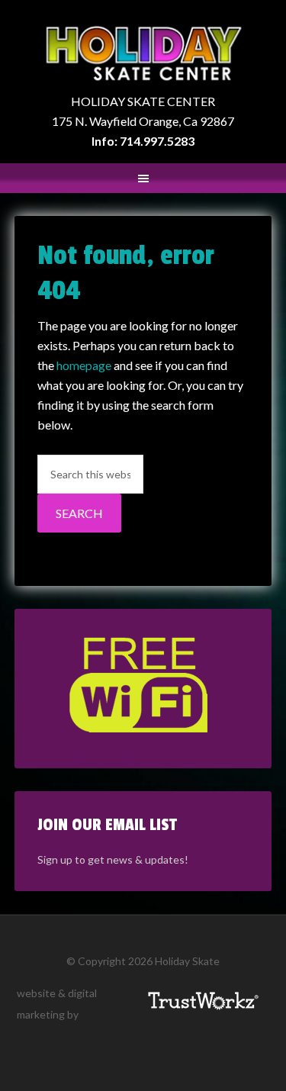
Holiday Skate (143, 53)
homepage (83, 365)
